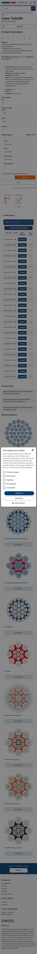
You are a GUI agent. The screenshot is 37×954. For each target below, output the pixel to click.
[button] (18, 503)
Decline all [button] (19, 498)
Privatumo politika (26, 468)
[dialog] (18, 477)
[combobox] (33, 450)
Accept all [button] (19, 493)
